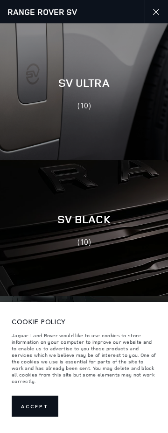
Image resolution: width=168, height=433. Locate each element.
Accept (35, 406)
